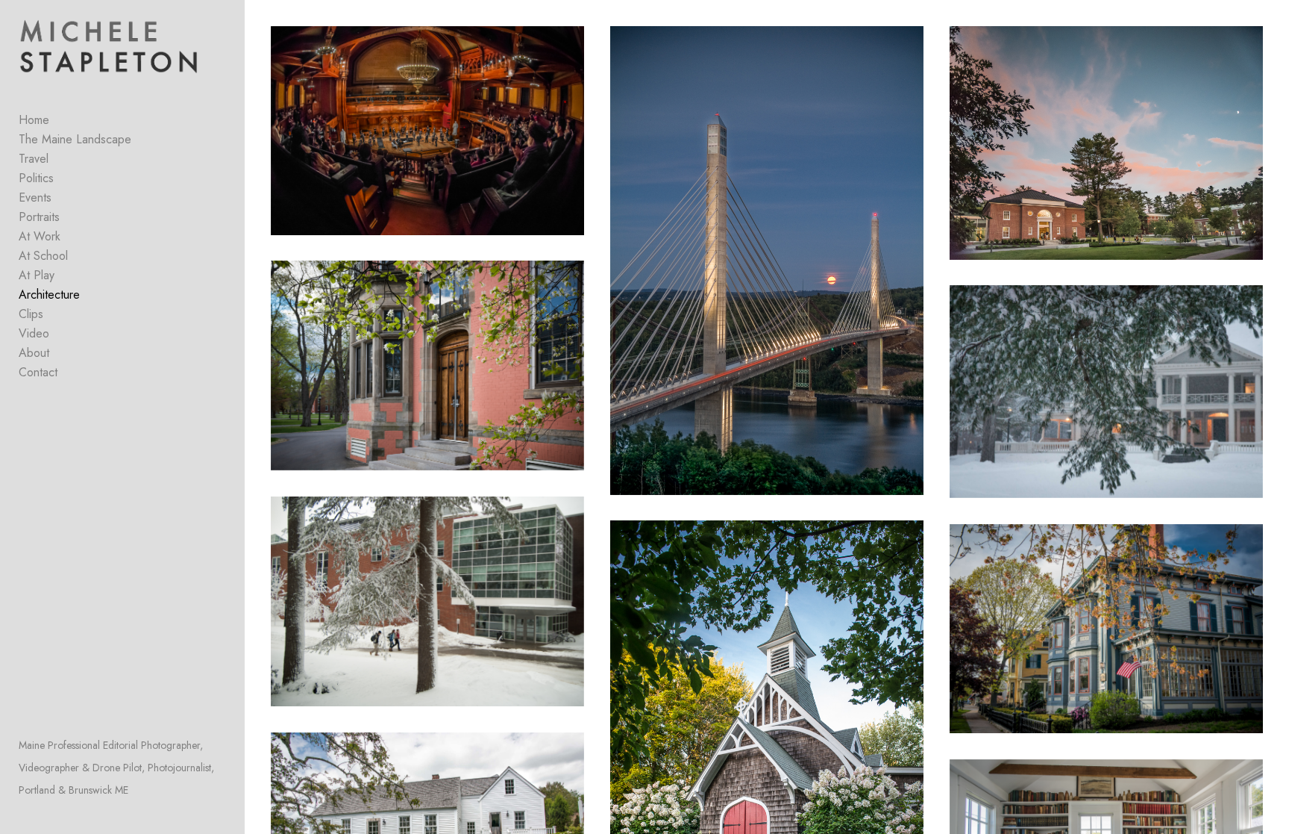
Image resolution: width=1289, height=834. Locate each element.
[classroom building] (428, 365)
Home (34, 119)
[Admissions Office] (1107, 391)
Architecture (49, 294)
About (34, 352)
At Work (39, 236)
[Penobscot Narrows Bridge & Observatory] (767, 260)
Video (34, 333)
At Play (36, 275)
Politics (36, 178)
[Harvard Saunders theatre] (428, 130)
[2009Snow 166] (428, 601)
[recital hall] (1107, 143)
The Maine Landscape (75, 139)
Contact (38, 372)
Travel (33, 158)
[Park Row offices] (1107, 629)
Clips (31, 314)
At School (43, 255)
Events (35, 197)
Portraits (39, 216)
